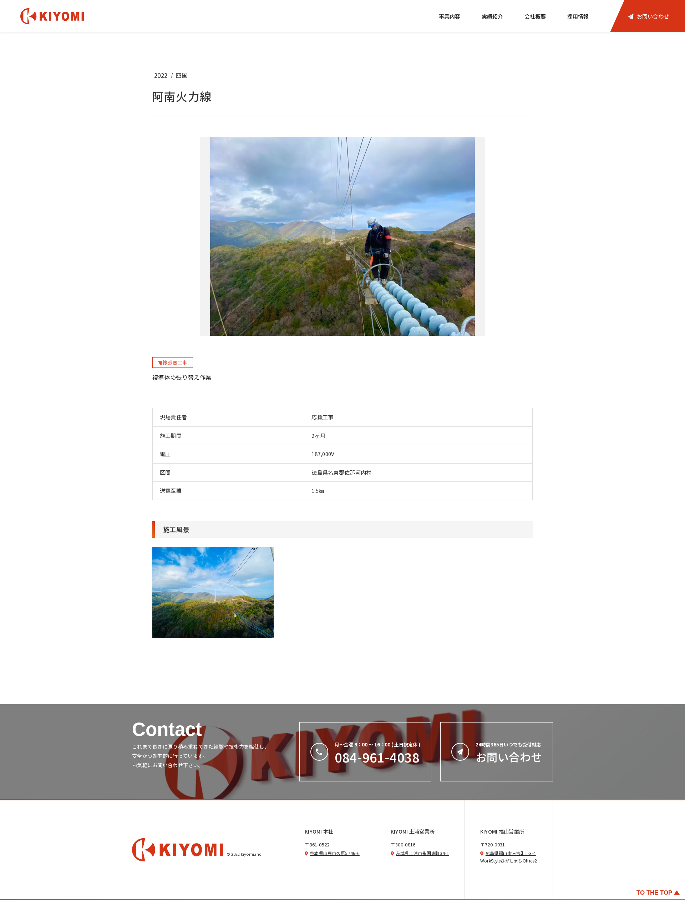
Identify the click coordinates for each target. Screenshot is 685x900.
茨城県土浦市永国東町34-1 (422, 853)
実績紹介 (492, 16)
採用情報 (578, 16)
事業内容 (449, 16)
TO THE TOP (654, 892)
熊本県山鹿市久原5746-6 (335, 853)
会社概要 (535, 16)
